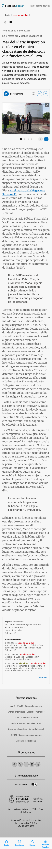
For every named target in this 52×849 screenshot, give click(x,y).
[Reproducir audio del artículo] (6, 93)
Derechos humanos (35, 712)
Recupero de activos (17, 729)
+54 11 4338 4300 (26, 826)
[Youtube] (26, 764)
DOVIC (17, 717)
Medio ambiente (18, 723)
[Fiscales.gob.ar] (9, 6)
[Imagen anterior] (40, 139)
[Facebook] (14, 764)
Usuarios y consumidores (29, 735)
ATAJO (20, 706)
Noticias (31, 723)
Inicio (7, 15)
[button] (21, 139)
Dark (34, 785)
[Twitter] (20, 764)
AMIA (12, 706)
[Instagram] (32, 764)
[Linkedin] (37, 764)
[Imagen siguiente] (46, 139)
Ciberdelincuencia (33, 706)
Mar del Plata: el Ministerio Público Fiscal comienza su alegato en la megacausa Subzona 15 (24, 647)
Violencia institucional (26, 741)
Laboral (34, 717)
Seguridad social (36, 729)
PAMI (39, 723)
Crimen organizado (16, 712)
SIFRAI (14, 735)
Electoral (25, 717)
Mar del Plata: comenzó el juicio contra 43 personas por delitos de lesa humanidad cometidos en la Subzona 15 (25, 668)
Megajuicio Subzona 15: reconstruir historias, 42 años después (22, 658)
